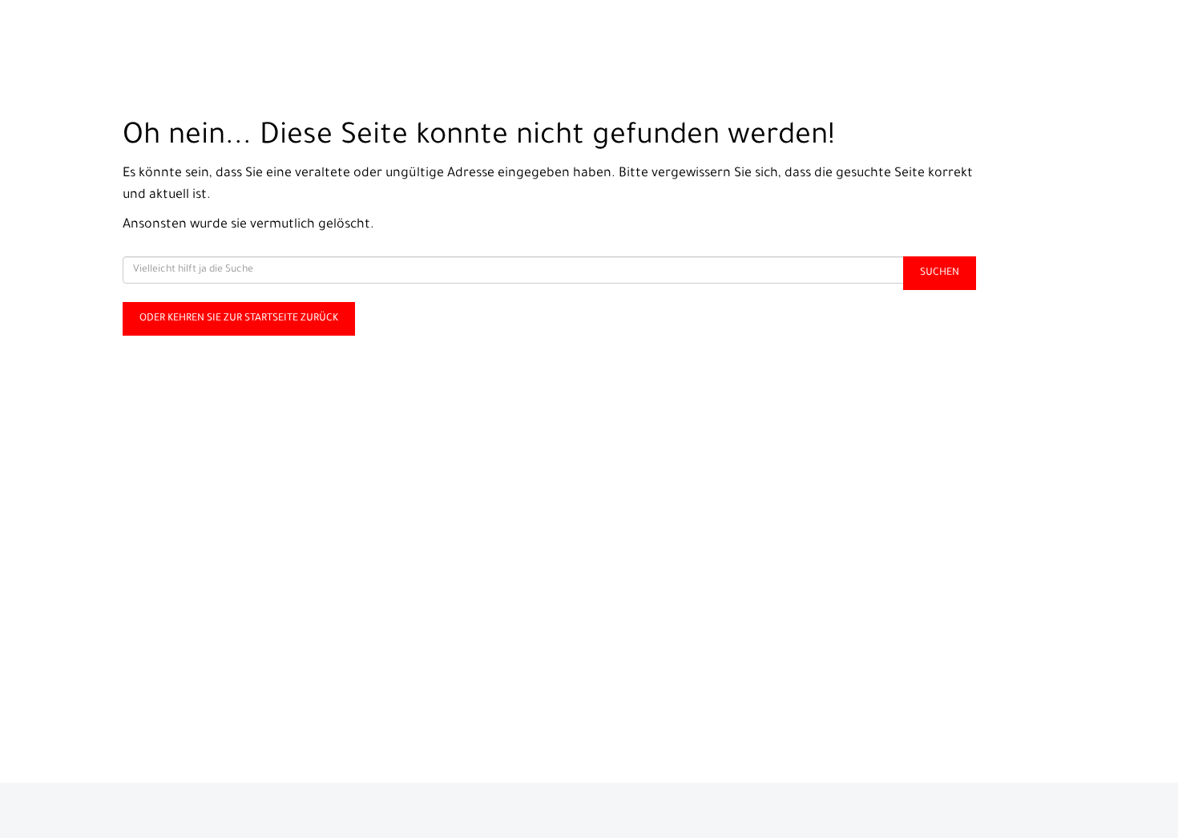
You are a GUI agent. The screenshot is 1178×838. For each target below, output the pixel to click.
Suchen (939, 273)
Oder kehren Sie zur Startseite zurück (238, 318)
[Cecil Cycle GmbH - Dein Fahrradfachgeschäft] (245, 36)
